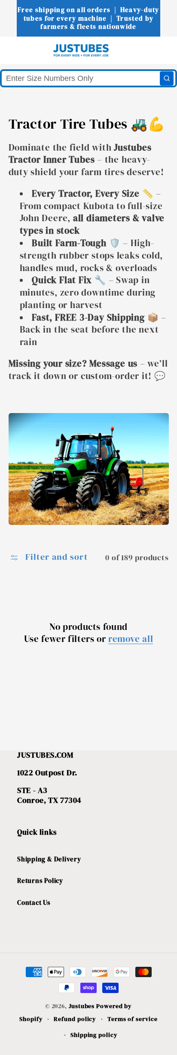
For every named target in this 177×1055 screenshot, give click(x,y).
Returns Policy (40, 880)
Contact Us (34, 902)
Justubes (82, 1006)
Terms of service (132, 1019)
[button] (22, 50)
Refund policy (75, 1019)
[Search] (167, 78)
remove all (130, 639)
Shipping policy (94, 1034)
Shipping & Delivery (49, 859)
